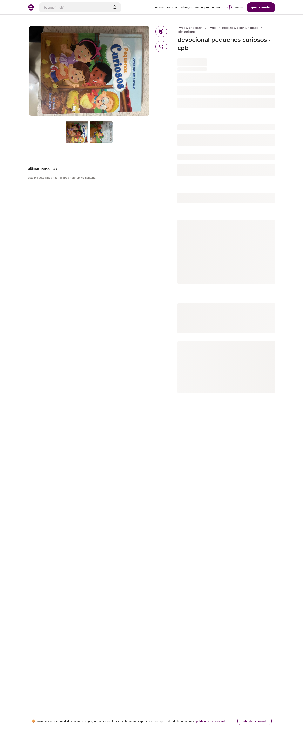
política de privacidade (211, 721)
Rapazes (172, 7)
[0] (161, 31)
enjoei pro (202, 7)
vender (261, 7)
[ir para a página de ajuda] (229, 7)
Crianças (186, 7)
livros (212, 28)
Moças (159, 7)
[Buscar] (114, 7)
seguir (266, 227)
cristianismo (186, 32)
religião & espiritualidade (240, 28)
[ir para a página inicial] (31, 9)
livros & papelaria (190, 28)
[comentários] (161, 46)
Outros (216, 7)
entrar (239, 7)
